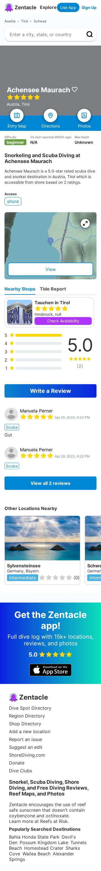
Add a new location (29, 731)
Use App (68, 7)
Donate (16, 763)
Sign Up (89, 7)
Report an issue (25, 739)
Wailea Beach (36, 853)
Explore (48, 7)
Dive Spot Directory (30, 708)
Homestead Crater (43, 848)
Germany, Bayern (23, 570)
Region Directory (27, 716)
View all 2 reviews (50, 483)
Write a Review (50, 391)
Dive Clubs (20, 770)
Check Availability (63, 320)
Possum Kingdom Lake (44, 842)
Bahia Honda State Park (34, 837)
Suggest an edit (25, 747)
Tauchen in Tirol (52, 302)
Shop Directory (25, 723)
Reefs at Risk (54, 821)
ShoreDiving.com (27, 755)
